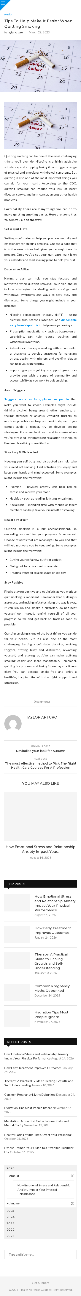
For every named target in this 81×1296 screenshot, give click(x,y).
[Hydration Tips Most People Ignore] (17, 1018)
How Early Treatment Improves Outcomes (53, 930)
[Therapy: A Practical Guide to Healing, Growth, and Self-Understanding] (17, 960)
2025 (10, 1211)
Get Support (40, 1282)
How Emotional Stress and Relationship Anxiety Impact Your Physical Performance (55, 903)
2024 (10, 1217)
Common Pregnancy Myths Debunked (52, 988)
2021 (10, 1236)
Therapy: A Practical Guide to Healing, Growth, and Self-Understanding (51, 961)
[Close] (5, 5)
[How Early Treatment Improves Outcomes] (17, 934)
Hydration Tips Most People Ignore (51, 1014)
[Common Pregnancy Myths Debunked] (17, 992)
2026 (10, 1168)
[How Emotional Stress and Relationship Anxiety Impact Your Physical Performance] (40, 816)
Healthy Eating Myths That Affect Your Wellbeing (37, 1134)
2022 (10, 1230)
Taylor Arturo (15, 32)
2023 (10, 1223)
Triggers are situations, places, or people (36, 399)
